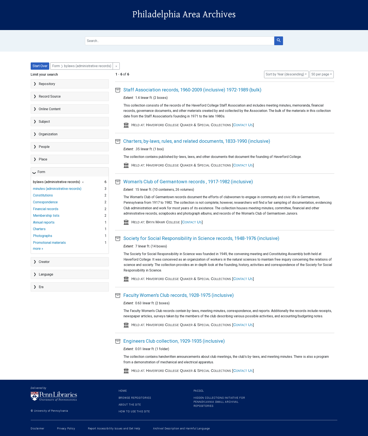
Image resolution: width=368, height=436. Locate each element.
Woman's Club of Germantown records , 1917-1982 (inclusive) (188, 181)
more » (38, 249)
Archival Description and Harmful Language (181, 428)
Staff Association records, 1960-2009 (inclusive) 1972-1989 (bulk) (192, 89)
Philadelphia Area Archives (184, 14)
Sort (285, 74)
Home (123, 390)
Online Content (49, 109)
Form (41, 172)
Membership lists (46, 216)
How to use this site (134, 411)
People (44, 147)
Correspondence (45, 202)
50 (320, 74)
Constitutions (43, 195)
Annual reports (44, 222)
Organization (48, 134)
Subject (44, 122)
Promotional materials (49, 243)
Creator (44, 262)
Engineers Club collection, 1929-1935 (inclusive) (174, 341)
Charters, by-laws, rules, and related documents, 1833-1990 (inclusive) (196, 141)
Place (43, 159)
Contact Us (243, 125)
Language (46, 274)
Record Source (50, 96)
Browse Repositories (135, 397)
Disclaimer (37, 428)
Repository (47, 84)
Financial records (45, 209)
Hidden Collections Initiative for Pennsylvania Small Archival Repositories (219, 401)
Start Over (40, 66)
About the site (130, 404)
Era (41, 287)
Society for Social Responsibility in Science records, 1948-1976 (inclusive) (201, 238)
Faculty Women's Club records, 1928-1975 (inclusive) (178, 295)
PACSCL (199, 390)
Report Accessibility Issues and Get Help (114, 428)
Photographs (42, 236)
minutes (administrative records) (57, 189)
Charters (39, 229)
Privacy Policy (66, 428)
